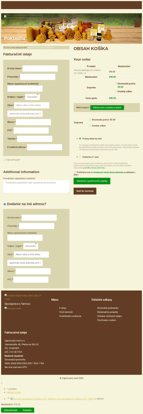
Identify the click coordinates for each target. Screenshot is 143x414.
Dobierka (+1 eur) (90, 157)
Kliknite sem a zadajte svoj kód (107, 107)
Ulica (10, 105)
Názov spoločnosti (23, 83)
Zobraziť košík (10, 410)
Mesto (11, 122)
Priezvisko (13, 76)
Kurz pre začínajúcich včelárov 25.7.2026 (73, 399)
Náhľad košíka (14, 392)
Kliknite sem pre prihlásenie (41, 47)
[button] (131, 5)
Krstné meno (14, 68)
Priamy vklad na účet (92, 139)
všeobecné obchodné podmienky (108, 172)
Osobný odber (124, 91)
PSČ (10, 130)
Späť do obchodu (85, 191)
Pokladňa (27, 410)
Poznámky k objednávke (19, 178)
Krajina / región (16, 97)
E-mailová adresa (17, 147)
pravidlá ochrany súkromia (93, 168)
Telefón (12, 138)
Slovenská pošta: (103, 119)
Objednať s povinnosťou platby (92, 181)
